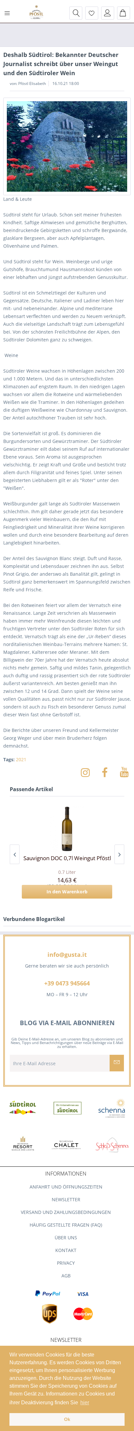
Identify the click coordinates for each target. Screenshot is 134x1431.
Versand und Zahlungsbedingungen (66, 1212)
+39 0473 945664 (67, 983)
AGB (66, 1276)
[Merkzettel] (91, 13)
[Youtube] (124, 772)
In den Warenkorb (67, 891)
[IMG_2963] (67, 146)
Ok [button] (67, 1419)
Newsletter (66, 1199)
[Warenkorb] (123, 13)
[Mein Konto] (107, 13)
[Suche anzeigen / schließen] (75, 13)
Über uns (66, 1237)
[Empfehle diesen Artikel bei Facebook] (108, 772)
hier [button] (84, 1402)
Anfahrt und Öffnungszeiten (66, 1187)
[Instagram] (88, 772)
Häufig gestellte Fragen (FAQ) (66, 1225)
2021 (21, 759)
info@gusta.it (67, 954)
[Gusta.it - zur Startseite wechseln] (36, 13)
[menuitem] (9, 13)
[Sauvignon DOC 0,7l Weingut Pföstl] (67, 829)
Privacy (66, 1263)
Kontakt (65, 1250)
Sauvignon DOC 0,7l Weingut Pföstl (67, 858)
